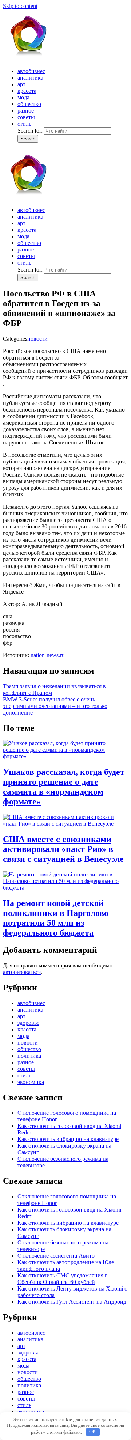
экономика (30, 1082)
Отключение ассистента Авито (56, 1256)
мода (23, 97)
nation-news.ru (48, 655)
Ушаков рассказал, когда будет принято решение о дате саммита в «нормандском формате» (63, 786)
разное (25, 110)
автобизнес (31, 71)
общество (29, 104)
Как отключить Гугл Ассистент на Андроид (71, 1302)
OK (92, 1432)
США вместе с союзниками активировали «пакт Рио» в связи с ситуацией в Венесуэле (63, 849)
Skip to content (20, 6)
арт (21, 84)
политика (29, 1056)
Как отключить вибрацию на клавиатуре (68, 1139)
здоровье (28, 1023)
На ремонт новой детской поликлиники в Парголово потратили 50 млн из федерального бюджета (55, 917)
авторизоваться (22, 972)
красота (26, 91)
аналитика (30, 78)
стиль (24, 124)
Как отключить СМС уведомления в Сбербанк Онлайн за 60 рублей (62, 1278)
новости (37, 339)
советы (26, 117)
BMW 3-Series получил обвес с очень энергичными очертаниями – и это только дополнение (55, 706)
